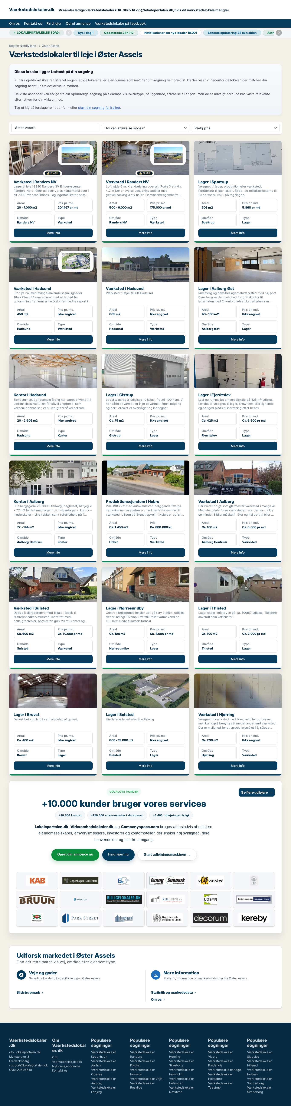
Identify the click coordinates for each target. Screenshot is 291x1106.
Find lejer (54, 23)
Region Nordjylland (22, 45)
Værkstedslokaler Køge (224, 1070)
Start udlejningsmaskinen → (167, 854)
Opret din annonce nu (75, 854)
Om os (14, 23)
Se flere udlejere (256, 792)
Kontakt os (33, 23)
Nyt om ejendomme (66, 1066)
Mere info (53, 233)
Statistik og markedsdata (172, 992)
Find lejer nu (118, 854)
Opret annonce (78, 23)
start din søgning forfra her (99, 108)
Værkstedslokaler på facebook (120, 23)
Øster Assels (50, 45)
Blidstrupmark (28, 992)
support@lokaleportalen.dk (28, 1065)
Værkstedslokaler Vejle (146, 1078)
